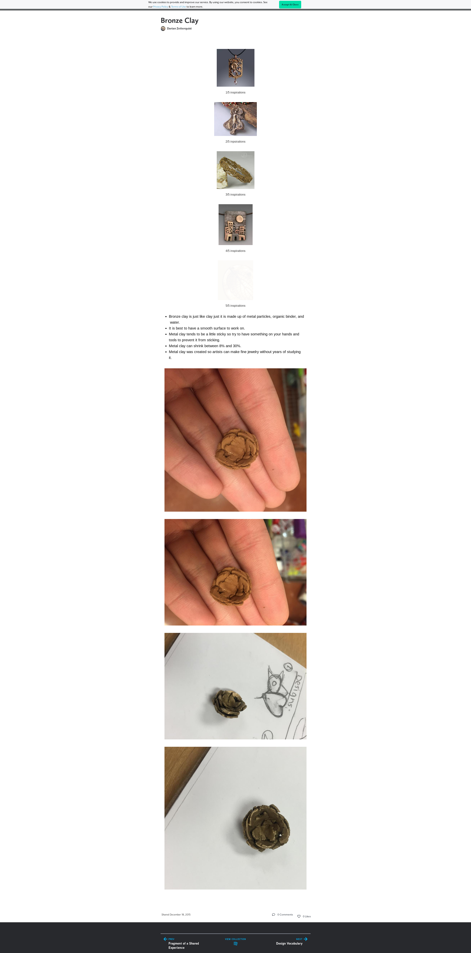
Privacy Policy (160, 6)
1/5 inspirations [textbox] (235, 92)
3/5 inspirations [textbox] (235, 194)
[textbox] (235, 467)
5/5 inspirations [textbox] (235, 305)
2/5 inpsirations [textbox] (235, 141)
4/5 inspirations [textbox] (235, 250)
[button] (273, 914)
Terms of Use (178, 6)
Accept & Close (290, 4)
